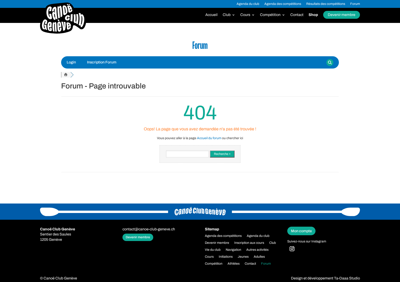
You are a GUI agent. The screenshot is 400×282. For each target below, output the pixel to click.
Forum (355, 4)
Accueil (211, 15)
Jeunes (243, 256)
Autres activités (257, 249)
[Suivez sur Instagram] (292, 249)
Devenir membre (341, 15)
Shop (313, 15)
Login (71, 62)
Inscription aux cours (249, 242)
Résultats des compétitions (325, 4)
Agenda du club (248, 4)
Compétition (270, 15)
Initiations (226, 256)
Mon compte (301, 231)
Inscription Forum (101, 62)
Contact (296, 15)
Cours (245, 15)
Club (227, 15)
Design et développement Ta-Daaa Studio (325, 278)
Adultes (259, 256)
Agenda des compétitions (282, 4)
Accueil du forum (209, 138)
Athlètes (234, 263)
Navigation (233, 249)
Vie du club (213, 249)
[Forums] (66, 74)
